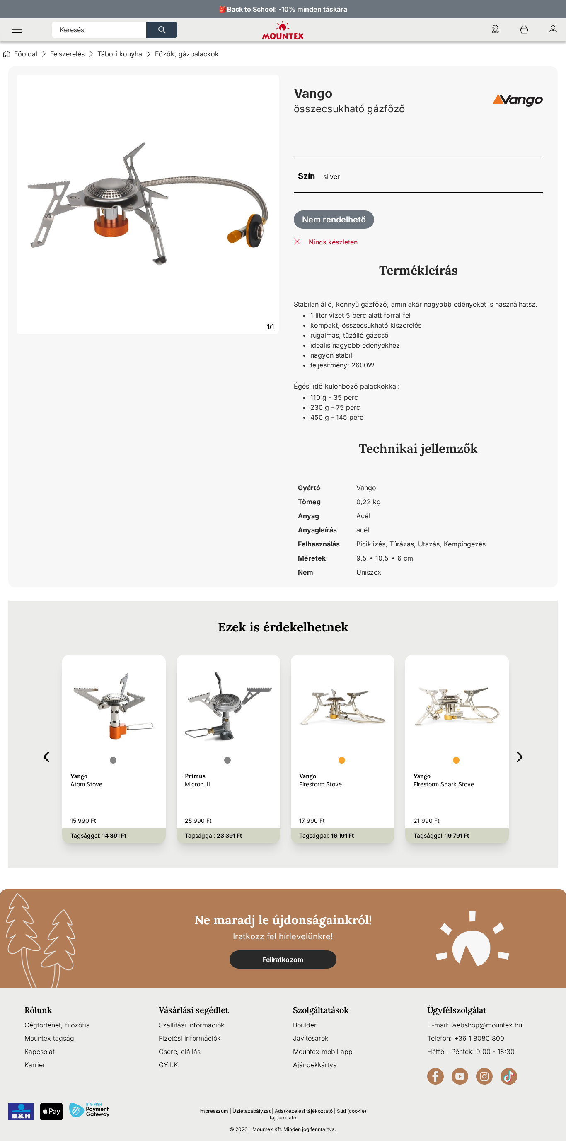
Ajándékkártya (315, 1065)
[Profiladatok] (553, 30)
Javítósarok (310, 1038)
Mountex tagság (49, 1038)
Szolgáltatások (321, 1010)
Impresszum (213, 1111)
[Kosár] (524, 30)
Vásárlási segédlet (194, 1010)
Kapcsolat (39, 1051)
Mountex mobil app (323, 1051)
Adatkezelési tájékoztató (304, 1111)
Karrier (34, 1065)
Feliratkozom (283, 959)
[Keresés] (161, 30)
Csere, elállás (180, 1051)
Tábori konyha (119, 54)
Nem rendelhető (334, 220)
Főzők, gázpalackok (187, 54)
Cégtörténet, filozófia (57, 1025)
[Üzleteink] (495, 30)
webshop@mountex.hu (486, 1025)
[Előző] (46, 755)
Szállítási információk (191, 1025)
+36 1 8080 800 (479, 1038)
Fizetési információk (189, 1038)
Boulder (305, 1025)
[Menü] (17, 30)
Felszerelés (67, 54)
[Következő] (520, 755)
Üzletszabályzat (251, 1111)
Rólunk (38, 1010)
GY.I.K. (169, 1065)
